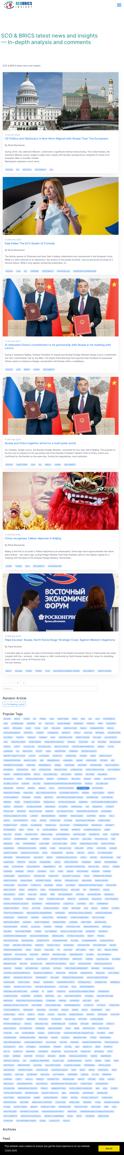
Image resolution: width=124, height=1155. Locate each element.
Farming (31, 1019)
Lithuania (44, 756)
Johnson (74, 1000)
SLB (107, 1010)
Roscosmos (10, 1028)
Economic (106, 811)
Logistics (68, 904)
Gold (28, 728)
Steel (90, 848)
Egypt (39, 751)
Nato (82, 1070)
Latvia (32, 756)
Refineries (90, 1065)
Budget (49, 811)
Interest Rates (43, 880)
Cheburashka (74, 1061)
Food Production (95, 769)
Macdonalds (111, 1042)
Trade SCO (51, 825)
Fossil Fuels (53, 945)
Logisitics (54, 1121)
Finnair (58, 927)
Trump (83, 756)
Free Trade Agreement (76, 968)
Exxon (24, 825)
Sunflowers (97, 1019)
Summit (43, 737)
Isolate (62, 1014)
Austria (37, 1065)
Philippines (82, 871)
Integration (32, 968)
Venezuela (49, 802)
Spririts (108, 1047)
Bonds (87, 779)
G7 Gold (40, 1056)
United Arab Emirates (83, 746)
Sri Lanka (81, 950)
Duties (68, 1047)
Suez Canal (24, 982)
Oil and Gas (102, 783)
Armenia (8, 843)
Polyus (7, 834)
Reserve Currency (43, 973)
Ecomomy (37, 904)
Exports (28, 733)
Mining (50, 779)
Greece (40, 1079)
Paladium (70, 1019)
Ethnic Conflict (90, 1097)
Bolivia (23, 964)
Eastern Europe (73, 996)
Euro (93, 756)
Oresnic (87, 1102)
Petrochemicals (12, 1024)
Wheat (7, 807)
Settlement (114, 769)
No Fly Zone (98, 917)
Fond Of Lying (48, 1107)
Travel (27, 1024)
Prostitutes (81, 1107)
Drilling (79, 848)
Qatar (79, 760)
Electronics (111, 899)
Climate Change (72, 1065)
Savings (27, 922)
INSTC (37, 774)
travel (101, 936)
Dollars (87, 839)
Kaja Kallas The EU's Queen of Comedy (30, 243)
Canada (7, 1074)
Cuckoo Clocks (60, 1070)
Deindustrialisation (73, 977)
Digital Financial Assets (16, 904)
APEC (44, 853)
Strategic (9, 917)
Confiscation (10, 996)
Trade (19, 566)
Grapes (35, 917)
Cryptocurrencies (13, 913)
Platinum (56, 1019)
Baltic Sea (94, 866)
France (71, 742)
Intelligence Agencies (81, 1088)
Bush (70, 1116)
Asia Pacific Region (85, 820)
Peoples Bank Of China (15, 816)
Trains (46, 839)
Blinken (38, 996)
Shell (83, 857)
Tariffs (20, 737)
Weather (72, 1111)
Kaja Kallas (63, 271)
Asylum (19, 1074)
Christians (9, 1014)
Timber (116, 866)
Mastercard (10, 1111)
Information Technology (64, 1084)
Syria (6, 945)
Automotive (26, 1028)
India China (46, 834)
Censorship (102, 1084)
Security (38, 857)
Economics (109, 719)
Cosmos (89, 996)
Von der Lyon (73, 927)
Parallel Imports (78, 1056)
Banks (41, 1033)
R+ (58, 950)
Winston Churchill (31, 1116)
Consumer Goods (33, 1042)
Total (30, 830)
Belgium (45, 1074)
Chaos (114, 1088)
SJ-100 (95, 1074)
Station (7, 1033)
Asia (53, 737)
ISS (16, 1033)
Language (107, 1097)
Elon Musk (17, 866)
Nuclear (83, 742)
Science (73, 1024)
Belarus (76, 779)
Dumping (25, 996)
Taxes (64, 1097)
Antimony (62, 917)
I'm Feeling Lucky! (15, 704)
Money (104, 908)
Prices (58, 880)
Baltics (75, 839)
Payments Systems (13, 765)
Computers (104, 820)
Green (98, 862)
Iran (100, 723)
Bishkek (34, 954)
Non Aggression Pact (53, 1111)
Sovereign (44, 1047)
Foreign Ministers (13, 950)
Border (95, 871)
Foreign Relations (102, 876)
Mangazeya (86, 973)
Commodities (96, 728)
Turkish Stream (32, 802)
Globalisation (34, 807)
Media (102, 816)
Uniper (89, 959)
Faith (21, 1014)
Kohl (79, 1116)
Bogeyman (105, 1037)
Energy (90, 723)
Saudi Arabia (64, 723)
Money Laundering (54, 1116)
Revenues (8, 779)
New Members (48, 816)
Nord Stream (82, 737)
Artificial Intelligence (80, 913)
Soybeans (32, 1074)
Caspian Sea (102, 959)
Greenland (57, 936)
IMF (41, 760)
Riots (84, 1010)
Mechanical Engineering (39, 913)
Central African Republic (17, 973)
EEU (91, 904)
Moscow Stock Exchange (29, 1000)
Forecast (54, 876)
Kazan (18, 834)
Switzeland (79, 834)
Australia (42, 959)
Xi (38, 830)
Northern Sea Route (87, 811)
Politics (27, 170)
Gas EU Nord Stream (97, 977)
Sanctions (21, 465)
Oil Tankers (51, 931)
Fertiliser (91, 760)
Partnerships (23, 857)
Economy (111, 723)
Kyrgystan (22, 769)
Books (74, 1097)
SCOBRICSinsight (92, 830)
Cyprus (57, 968)
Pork (17, 802)
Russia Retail (106, 940)
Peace (43, 820)
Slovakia (70, 885)
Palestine (111, 885)
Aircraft (18, 807)
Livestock (18, 1019)
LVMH (6, 1056)
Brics (49, 857)
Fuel (34, 820)
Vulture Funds (52, 1065)
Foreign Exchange (27, 848)
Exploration (99, 945)
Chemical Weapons (39, 1061)
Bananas (30, 899)
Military (82, 765)
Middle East (106, 756)
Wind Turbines (42, 922)
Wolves (51, 1056)
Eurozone (71, 756)
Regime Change (111, 1102)
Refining (100, 733)
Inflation (66, 774)
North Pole (89, 1028)
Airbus (42, 788)
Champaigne (10, 1037)
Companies (45, 862)
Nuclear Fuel (50, 774)
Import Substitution (14, 756)
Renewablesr (58, 1024)
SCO (27, 566)
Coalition (60, 1102)
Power (37, 797)
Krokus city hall (22, 987)
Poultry (115, 1014)
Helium (32, 862)
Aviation (31, 765)
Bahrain (49, 885)
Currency (62, 779)
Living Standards (79, 917)
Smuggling (68, 1079)
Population (104, 1065)
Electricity (110, 779)
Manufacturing (12, 793)
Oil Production (65, 811)
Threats (61, 991)
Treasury (28, 1010)
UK (93, 742)
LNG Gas (46, 968)
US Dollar (29, 746)
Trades (47, 927)
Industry (27, 751)
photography (21, 820)
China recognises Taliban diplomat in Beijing (33, 538)
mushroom (27, 940)
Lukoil (111, 1079)
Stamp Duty (43, 940)
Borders (90, 931)
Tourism (90, 1116)
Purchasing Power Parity (104, 802)
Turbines (86, 862)
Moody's (87, 1047)
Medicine (8, 1000)
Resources (9, 894)
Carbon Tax (101, 982)
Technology (44, 746)
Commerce (102, 904)
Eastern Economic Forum (66, 671)
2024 (72, 964)
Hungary (67, 760)
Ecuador (18, 899)
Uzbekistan (76, 769)
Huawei (113, 848)
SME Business (55, 1028)
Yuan (37, 728)
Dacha (65, 1010)
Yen (113, 839)
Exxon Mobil (59, 922)
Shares (107, 871)
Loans (38, 931)
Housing (41, 1010)
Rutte (88, 1061)
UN (84, 890)
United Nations (66, 788)
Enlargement (65, 894)
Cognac (65, 1037)
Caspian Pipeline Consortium (78, 1033)
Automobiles (62, 834)
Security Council (71, 876)
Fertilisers (98, 793)
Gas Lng (32, 894)
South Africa (112, 765)
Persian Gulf (71, 880)
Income (64, 830)
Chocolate (42, 1070)
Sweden (19, 871)
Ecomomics (9, 830)
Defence (107, 927)
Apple (91, 853)
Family (31, 1014)
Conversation (60, 940)
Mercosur (97, 1024)
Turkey (40, 733)
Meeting (50, 996)
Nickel (93, 857)
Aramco (76, 830)
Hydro (24, 927)
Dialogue (96, 899)
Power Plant (10, 825)
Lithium (68, 820)
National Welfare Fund (15, 991)
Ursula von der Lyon (71, 931)
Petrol (103, 760)
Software (37, 1005)
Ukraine (34, 271)
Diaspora (74, 1093)
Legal (57, 862)
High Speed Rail (53, 1005)
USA (18, 271)
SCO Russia (20, 954)
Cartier (28, 1056)
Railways (102, 774)
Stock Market (11, 797)
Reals (94, 908)
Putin (111, 746)
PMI (17, 843)
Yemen (7, 987)
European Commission (84, 271)
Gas (83, 719)
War (106, 1107)
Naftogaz (9, 1065)
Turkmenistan (80, 825)
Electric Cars (60, 843)
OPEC (73, 843)
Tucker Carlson (55, 899)
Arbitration (24, 1065)
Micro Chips (30, 760)
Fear (101, 1079)
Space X (110, 1024)
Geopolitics (31, 834)
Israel (58, 765)
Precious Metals (103, 964)
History (87, 1000)
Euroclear (95, 765)
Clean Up (88, 1005)
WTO (92, 950)
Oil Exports (111, 737)
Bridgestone (79, 1037)
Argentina (60, 751)
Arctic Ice (104, 1028)
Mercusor (103, 1116)
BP (60, 866)
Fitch (25, 908)
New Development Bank (90, 885)
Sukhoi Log (36, 964)
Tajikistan (55, 820)
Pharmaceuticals (58, 890)
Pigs (114, 1070)
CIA (24, 1061)
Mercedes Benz (11, 922)
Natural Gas (41, 1024)
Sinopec (39, 945)
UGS (41, 899)
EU (17, 170)
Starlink (8, 1121)
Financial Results (23, 977)
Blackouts (9, 1047)
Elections (9, 1097)
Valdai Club (65, 848)
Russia (9, 170)
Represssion (31, 1093)
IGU (99, 950)
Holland (49, 950)
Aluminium (36, 825)
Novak (113, 945)
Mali (43, 890)
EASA (68, 1028)
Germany (78, 723)
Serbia (43, 848)
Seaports (48, 982)
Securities (9, 1070)
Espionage (88, 1093)
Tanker (57, 1047)
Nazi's (106, 866)
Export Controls (60, 959)
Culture (63, 987)
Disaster (56, 1051)
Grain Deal (76, 807)
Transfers (103, 991)
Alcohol (35, 927)
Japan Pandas (50, 1097)
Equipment (96, 1010)
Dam (116, 1061)
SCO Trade (113, 973)
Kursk (54, 1037)
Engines (74, 1042)
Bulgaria (22, 885)
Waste (81, 1079)
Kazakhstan (114, 733)
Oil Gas (36, 783)
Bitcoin (84, 1024)
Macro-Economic (12, 959)
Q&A (64, 1093)
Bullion (75, 890)
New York (86, 922)
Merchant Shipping (42, 1102)
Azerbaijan (92, 797)
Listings (81, 904)
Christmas (86, 1084)
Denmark (72, 1074)
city (52, 871)
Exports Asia (59, 954)
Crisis (7, 899)
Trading (26, 797)
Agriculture (70, 728)
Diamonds (9, 848)
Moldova (86, 880)
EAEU (48, 751)
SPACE (111, 793)
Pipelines (17, 728)
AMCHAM (43, 1037)
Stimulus (36, 885)
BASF (60, 871)
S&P (77, 1047)
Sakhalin (83, 899)
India (74, 719)
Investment (35, 742)
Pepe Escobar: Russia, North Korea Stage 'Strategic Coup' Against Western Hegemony (60, 639)
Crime (37, 1097)
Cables (84, 1074)
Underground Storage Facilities (97, 1111)
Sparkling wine (27, 1037)
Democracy (24, 876)
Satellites (47, 917)
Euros (94, 1056)
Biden (59, 885)
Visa (114, 1107)
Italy (111, 816)
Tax (118, 857)
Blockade (51, 1042)
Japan (7, 774)
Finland (56, 728)
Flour (51, 1014)
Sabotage (8, 862)
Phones (101, 1033)
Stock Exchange (66, 802)
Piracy (44, 1088)
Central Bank (18, 742)
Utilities (53, 1010)
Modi (21, 890)
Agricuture (54, 1033)
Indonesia (50, 807)
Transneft (41, 977)
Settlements (10, 1116)
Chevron (101, 848)
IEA (87, 807)
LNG (6, 723)
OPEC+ (77, 733)
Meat (6, 1019)
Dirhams (8, 857)
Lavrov (34, 816)
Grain (97, 779)
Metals (20, 788)
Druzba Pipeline (105, 996)
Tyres (93, 1037)
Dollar (88, 733)
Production (60, 769)
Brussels (8, 1084)
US (51, 170)
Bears (62, 1056)
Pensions (60, 913)
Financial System (30, 853)
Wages (43, 894)
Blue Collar (71, 1051)
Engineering (111, 862)
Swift (21, 894)
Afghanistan (54, 566)
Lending (8, 1079)
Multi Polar (35, 811)
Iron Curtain (107, 843)
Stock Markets (11, 1010)
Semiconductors (89, 843)
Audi (74, 1070)
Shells (29, 1079)
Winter (45, 954)
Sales (106, 890)
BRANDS (95, 968)
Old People (41, 1084)
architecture (11, 940)
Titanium (50, 1000)
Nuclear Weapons (39, 936)
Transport (56, 853)
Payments (94, 834)
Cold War (44, 843)
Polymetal (107, 797)
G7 (40, 723)
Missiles (100, 973)
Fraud (30, 871)
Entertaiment (87, 987)
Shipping (91, 816)
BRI (112, 760)
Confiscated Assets (66, 857)
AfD (21, 1047)
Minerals (109, 894)
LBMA (107, 830)
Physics (101, 1005)
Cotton (36, 908)
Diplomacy (40, 170)
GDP (46, 728)
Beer (98, 1047)
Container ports (65, 982)
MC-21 (7, 1051)
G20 (33, 769)
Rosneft (110, 825)
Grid (111, 1033)
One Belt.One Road (22, 945)
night (90, 936)
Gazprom (69, 765)
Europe (25, 783)
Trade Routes (53, 904)
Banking (83, 802)
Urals (37, 982)
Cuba (97, 1102)
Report (90, 1014)
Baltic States (61, 746)
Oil (90, 719)
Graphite (77, 959)
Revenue (76, 908)
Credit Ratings (11, 908)
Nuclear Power (23, 931)
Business (8, 769)
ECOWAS (116, 959)
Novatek (21, 811)
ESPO (86, 876)
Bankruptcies (59, 1088)
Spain (91, 1070)
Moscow (60, 973)
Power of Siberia (22, 774)
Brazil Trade (111, 950)
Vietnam (90, 774)
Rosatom (8, 788)
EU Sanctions (60, 839)
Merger (7, 954)
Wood (75, 1010)
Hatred (91, 1079)
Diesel (101, 746)
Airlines (35, 839)
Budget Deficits (50, 1093)
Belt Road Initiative (46, 793)
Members (115, 982)
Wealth (71, 899)
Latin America (50, 830)
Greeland (74, 1102)
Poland (97, 737)
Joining (34, 991)
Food (65, 908)
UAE (5, 742)
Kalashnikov (104, 954)
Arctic (80, 853)
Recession (115, 742)
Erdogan (102, 1014)
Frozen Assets (89, 751)
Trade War (9, 885)
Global (90, 954)
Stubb (7, 1107)
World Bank (77, 816)
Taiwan (18, 968)
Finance (31, 737)
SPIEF (110, 1051)
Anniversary (76, 954)
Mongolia (97, 825)
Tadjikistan (83, 945)
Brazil (110, 728)
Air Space (99, 1051)
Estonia (102, 742)
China (36, 369)
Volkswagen (33, 866)
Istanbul (31, 1047)
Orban (85, 793)
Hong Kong (26, 880)
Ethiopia (63, 807)
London (73, 922)
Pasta (41, 1014)
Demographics (91, 927)
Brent (7, 977)
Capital (80, 894)
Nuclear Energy (12, 733)
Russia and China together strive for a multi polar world (40, 443)
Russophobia (10, 927)
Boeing (31, 788)
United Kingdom (104, 913)
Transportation (12, 760)
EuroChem (9, 982)
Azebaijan (102, 1093)
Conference (29, 843)
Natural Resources (45, 987)
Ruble (83, 728)
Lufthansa (58, 1074)
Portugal (103, 1070)
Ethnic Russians (75, 936)
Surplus (18, 1051)
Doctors (95, 1107)
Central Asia (65, 737)
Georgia (8, 871)
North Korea (104, 671)
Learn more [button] (11, 1150)
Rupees (78, 774)
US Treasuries (105, 853)
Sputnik (83, 1019)
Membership (53, 760)
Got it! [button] (109, 1148)
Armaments (49, 866)
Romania (107, 1074)
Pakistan (28, 793)
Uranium (8, 751)
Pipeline (73, 973)
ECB (86, 908)
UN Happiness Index (26, 1121)
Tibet (107, 1061)
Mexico (7, 968)
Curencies (53, 733)
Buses (38, 950)
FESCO (66, 1121)
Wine (6, 866)
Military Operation (75, 866)
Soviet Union (20, 1107)
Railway (7, 931)
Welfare (24, 1102)
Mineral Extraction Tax (16, 1005)
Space (7, 820)
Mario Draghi (76, 1014)
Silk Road (64, 825)
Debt (19, 779)
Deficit (7, 839)
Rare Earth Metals (54, 742)
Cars (52, 848)
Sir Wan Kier (65, 1107)
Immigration (24, 1097)
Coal (51, 788)
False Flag (58, 1061)
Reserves (97, 807)
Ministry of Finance (56, 964)
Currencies (17, 723)
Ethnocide (9, 1088)
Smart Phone (10, 853)
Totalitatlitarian (12, 1093)
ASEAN (70, 871)
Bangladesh (101, 880)
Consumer (9, 876)
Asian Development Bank (81, 991)
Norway (63, 816)
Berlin (34, 1107)
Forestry (22, 917)
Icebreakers (21, 839)
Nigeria (7, 802)
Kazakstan (39, 876)
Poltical (43, 1019)
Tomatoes (114, 1005)
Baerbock (106, 1056)
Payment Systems (29, 1111)
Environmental (72, 1005)
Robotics (85, 1051)
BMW (77, 1028)
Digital (69, 853)
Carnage (40, 1028)
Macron (30, 1051)
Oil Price (8, 737)
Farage (62, 1000)
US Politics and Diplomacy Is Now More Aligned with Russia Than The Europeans (56, 138)
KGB (105, 1088)
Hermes (16, 1056)
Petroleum (45, 769)
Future (74, 940)
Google (29, 959)
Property (95, 890)
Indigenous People (27, 1088)
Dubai (42, 1121)
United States (25, 1070)
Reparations (10, 1102)
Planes (115, 908)
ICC (59, 996)
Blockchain (107, 857)
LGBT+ (19, 1079)
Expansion (97, 788)
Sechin (63, 1042)
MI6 (97, 1088)
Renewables (45, 765)
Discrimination (24, 1084)
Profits (21, 862)
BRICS (27, 369)
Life (97, 1000)
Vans (28, 950)
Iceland (55, 977)
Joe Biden (43, 1051)
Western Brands (12, 1042)
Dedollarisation (34, 779)
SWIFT (17, 746)
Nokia (98, 1061)
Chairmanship (89, 940)
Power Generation (92, 1042)
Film (74, 987)
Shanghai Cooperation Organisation (62, 783)
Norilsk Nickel (51, 908)
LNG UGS (68, 950)
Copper (115, 834)
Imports (49, 797)
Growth (66, 733)
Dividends (69, 945)
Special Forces (11, 1061)
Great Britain (71, 862)
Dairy (50, 991)
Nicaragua (108, 968)
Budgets (103, 931)
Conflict (57, 756)
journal (42, 871)
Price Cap (8, 811)
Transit (110, 807)
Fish (105, 834)
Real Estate (9, 890)
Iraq (21, 830)
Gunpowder (28, 1033)
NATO (6, 728)
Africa (7, 746)
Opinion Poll (84, 982)
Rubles (88, 783)
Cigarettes (53, 1079)
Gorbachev (100, 922)
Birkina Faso (10, 964)
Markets (32, 890)
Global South (11, 783)
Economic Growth (69, 793)
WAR (52, 894)
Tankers (73, 751)
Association (84, 964)
